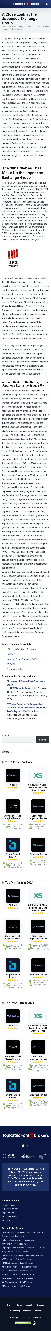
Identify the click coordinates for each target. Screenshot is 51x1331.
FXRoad (13, 785)
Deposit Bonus (8, 1212)
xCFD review (7, 1259)
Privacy (10, 1305)
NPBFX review (8, 1232)
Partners (27, 1311)
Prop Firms (6, 1220)
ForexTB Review (27, 1263)
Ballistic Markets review (12, 1255)
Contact (37, 1311)
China (24, 616)
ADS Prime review (9, 1267)
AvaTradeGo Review (34, 1255)
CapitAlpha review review (13, 1248)
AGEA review (25, 1286)
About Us (29, 1305)
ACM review (7, 1278)
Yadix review (30, 1240)
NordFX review (26, 1282)
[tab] (24, 751)
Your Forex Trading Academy (20, 27)
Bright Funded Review (13, 855)
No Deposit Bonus (10, 1216)
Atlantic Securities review (13, 1236)
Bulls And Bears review (12, 1240)
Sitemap (40, 1305)
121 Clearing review (29, 1267)
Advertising (15, 1311)
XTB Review (38, 1232)
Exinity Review (23, 1232)
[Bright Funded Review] (13, 851)
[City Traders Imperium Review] (38, 812)
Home (4, 27)
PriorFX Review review (29, 1274)
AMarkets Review (9, 1286)
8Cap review (7, 1251)
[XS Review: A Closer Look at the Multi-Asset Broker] (38, 781)
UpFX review (20, 1244)
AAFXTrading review (24, 1278)
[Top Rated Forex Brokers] (25, 3)
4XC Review (7, 1244)
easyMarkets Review (36, 1248)
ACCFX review (22, 1251)
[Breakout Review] (38, 851)
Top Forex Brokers (10, 1209)
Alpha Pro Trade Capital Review (12, 817)
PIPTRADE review (9, 1263)
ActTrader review (9, 1282)
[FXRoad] (13, 781)
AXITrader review (9, 1274)
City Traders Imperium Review (38, 817)
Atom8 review (26, 1271)
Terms (19, 1305)
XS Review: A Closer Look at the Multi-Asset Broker (38, 787)
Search (5, 735)
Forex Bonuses (8, 1205)
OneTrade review (9, 1271)
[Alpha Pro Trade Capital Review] (13, 812)
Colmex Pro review (24, 1259)
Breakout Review (38, 854)
